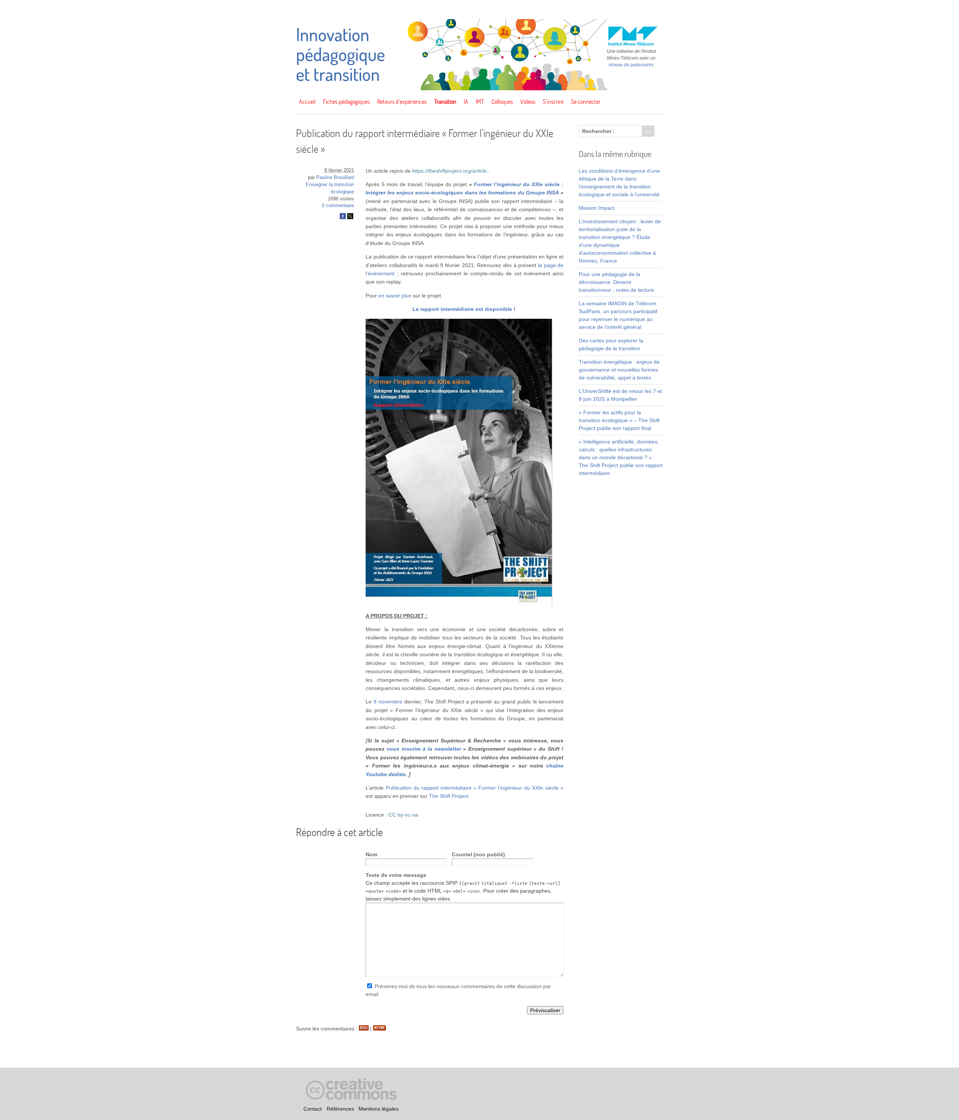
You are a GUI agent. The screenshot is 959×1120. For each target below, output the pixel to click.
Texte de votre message (396, 875)
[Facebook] (343, 217)
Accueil (307, 101)
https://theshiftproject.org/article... (451, 171)
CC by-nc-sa (403, 815)
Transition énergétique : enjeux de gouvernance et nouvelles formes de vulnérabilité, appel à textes (619, 370)
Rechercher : (598, 131)
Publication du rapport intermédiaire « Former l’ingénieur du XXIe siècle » (475, 788)
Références (340, 1109)
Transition (445, 101)
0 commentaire (338, 205)
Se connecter (585, 101)
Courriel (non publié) (478, 854)
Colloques (502, 101)
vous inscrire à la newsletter (425, 749)
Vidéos (527, 101)
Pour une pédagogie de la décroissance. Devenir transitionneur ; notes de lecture (616, 282)
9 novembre (387, 702)
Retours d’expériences (402, 101)
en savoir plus (394, 296)
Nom (371, 854)
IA (466, 101)
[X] (350, 217)
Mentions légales (379, 1109)
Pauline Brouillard (335, 177)
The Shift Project (448, 796)
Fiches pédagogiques (346, 101)
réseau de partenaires (631, 64)
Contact (312, 1109)
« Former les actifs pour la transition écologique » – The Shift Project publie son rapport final (619, 420)
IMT (480, 101)
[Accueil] (479, 88)
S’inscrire (553, 101)
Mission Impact (596, 208)
